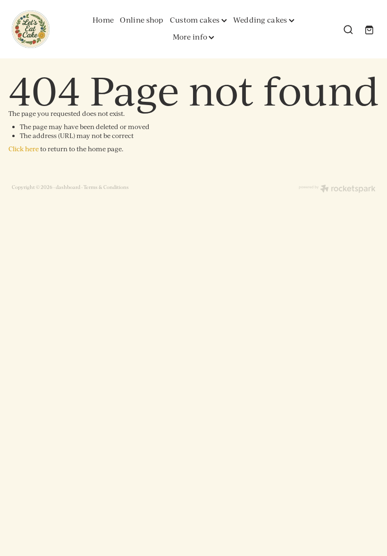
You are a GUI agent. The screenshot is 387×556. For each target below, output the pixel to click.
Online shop (141, 20)
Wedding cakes (261, 20)
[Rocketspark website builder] (337, 189)
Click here (23, 149)
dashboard (68, 187)
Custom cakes (195, 20)
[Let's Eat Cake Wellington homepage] (48, 29)
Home (103, 20)
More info (191, 36)
